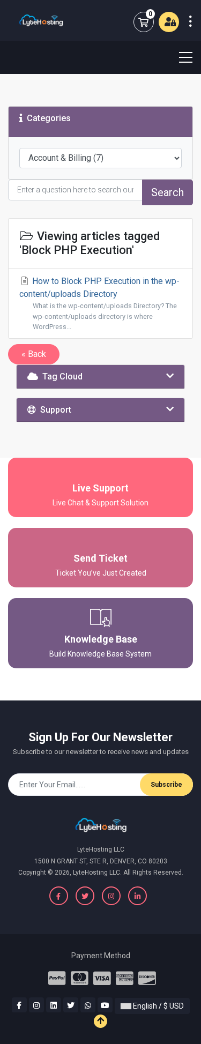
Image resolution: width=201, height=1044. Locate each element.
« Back (33, 354)
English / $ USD (157, 1006)
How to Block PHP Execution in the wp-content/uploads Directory (99, 303)
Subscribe (166, 784)
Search (167, 192)
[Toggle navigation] (179, 57)
